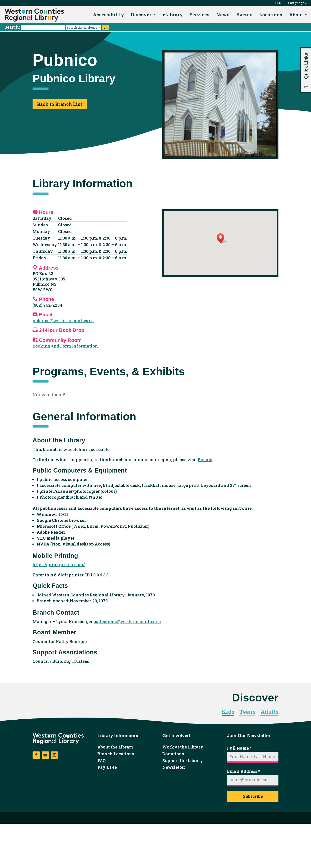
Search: (13, 27)
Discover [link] (141, 14)
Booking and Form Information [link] (65, 346)
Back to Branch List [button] (59, 104)
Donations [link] (173, 753)
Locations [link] (270, 14)
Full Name (239, 748)
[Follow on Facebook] (36, 755)
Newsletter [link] (173, 767)
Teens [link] (247, 711)
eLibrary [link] (173, 14)
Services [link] (199, 14)
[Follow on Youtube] (45, 755)
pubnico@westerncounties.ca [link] (63, 320)
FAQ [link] (278, 3)
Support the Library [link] (182, 760)
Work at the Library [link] (182, 747)
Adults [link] (269, 711)
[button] (305, 70)
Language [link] (296, 3)
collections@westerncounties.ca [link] (127, 621)
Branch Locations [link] (115, 753)
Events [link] (244, 14)
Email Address (243, 771)
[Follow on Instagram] (54, 755)
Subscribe (253, 796)
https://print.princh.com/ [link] (59, 564)
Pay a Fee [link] (107, 767)
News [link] (222, 14)
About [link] (296, 14)
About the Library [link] (115, 747)
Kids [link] (228, 711)
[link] (34, 15)
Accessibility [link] (108, 14)
